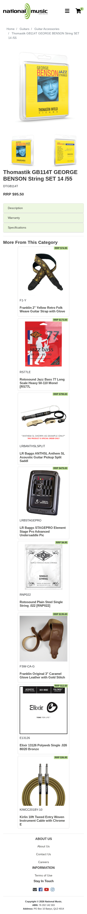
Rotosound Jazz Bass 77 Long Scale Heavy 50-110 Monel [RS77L (42, 383)
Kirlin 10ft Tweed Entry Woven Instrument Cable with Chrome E (42, 820)
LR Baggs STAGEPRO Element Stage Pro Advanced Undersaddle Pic (43, 531)
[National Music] (25, 11)
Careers (43, 862)
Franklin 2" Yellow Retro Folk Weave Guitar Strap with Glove (42, 309)
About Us (43, 846)
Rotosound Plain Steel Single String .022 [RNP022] (41, 603)
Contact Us (43, 854)
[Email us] (35, 889)
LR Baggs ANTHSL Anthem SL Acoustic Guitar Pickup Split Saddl (42, 457)
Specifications (17, 227)
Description (15, 208)
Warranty (14, 217)
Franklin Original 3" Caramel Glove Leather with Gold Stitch (42, 675)
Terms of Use (43, 875)
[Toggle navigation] (67, 11)
